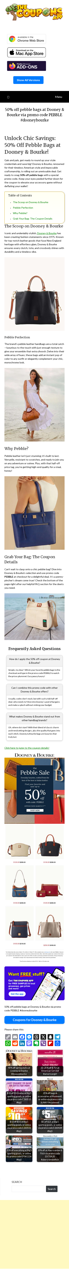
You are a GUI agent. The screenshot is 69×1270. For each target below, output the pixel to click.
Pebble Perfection (23, 207)
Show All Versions (28, 80)
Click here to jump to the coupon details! (26, 747)
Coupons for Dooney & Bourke (34, 1020)
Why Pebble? (20, 213)
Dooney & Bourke (47, 233)
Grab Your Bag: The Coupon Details (32, 218)
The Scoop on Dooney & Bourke (30, 202)
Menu (58, 96)
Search (17, 1181)
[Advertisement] (34, 1234)
